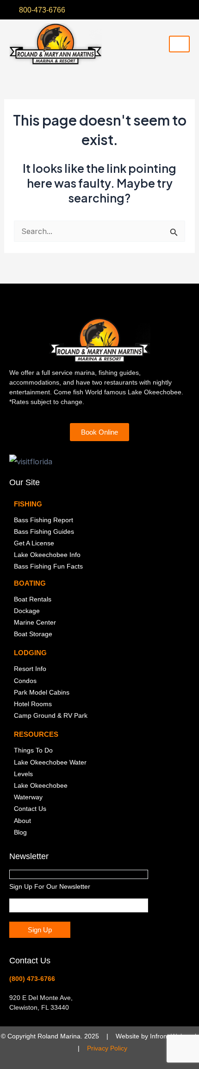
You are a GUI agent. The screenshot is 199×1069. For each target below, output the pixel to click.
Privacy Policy (107, 1048)
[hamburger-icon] (179, 44)
